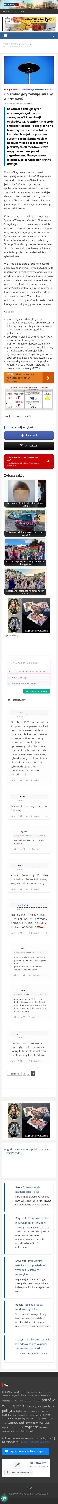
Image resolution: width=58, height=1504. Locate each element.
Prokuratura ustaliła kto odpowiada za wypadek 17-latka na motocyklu (32, 1344)
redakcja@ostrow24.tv (35, 1442)
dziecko (48, 1392)
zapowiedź (45, 1427)
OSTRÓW (39, 89)
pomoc (26, 1411)
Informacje (28, 89)
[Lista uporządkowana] (23, 671)
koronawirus (34, 1395)
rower (50, 1418)
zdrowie (6, 1430)
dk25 (28, 1392)
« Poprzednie (14, 1073)
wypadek (31, 1427)
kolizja (22, 1395)
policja (7, 1411)
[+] (43, 671)
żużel (30, 1431)
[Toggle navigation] (5, 35)
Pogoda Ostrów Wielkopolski (21, 1149)
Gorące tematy (12, 89)
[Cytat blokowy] (30, 671)
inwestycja (13, 1396)
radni (44, 1419)
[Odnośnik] (36, 671)
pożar (38, 1418)
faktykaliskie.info (21, 416)
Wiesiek (28, 835)
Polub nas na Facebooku (21, 1472)
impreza (5, 1396)
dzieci (41, 1391)
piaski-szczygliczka (34, 1406)
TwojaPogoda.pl (13, 1153)
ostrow (24, 103)
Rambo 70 (30, 952)
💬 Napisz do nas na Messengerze (25, 1451)
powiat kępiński (36, 1415)
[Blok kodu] (33, 671)
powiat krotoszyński (19, 1415)
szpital (5, 1427)
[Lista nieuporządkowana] (26, 671)
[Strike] (19, 671)
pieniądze (48, 1406)
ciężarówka (15, 1392)
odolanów (36, 1401)
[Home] (10, 44)
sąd (11, 1427)
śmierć (23, 1430)
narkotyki (27, 1401)
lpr (12, 1401)
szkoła (47, 1423)
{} (40, 671)
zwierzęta (14, 1431)
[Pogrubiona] (9, 671)
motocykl (19, 1401)
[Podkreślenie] (16, 671)
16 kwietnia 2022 (12, 103)
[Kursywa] (13, 671)
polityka (17, 1411)
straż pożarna (34, 1422)
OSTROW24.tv (38, 1462)
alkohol (6, 1391)
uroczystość (19, 1427)
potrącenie (34, 1411)
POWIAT (49, 89)
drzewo (34, 1392)
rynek (4, 1423)
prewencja (14, 635)
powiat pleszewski (25, 1418)
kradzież (6, 1400)
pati (27, 994)
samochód (16, 1422)
